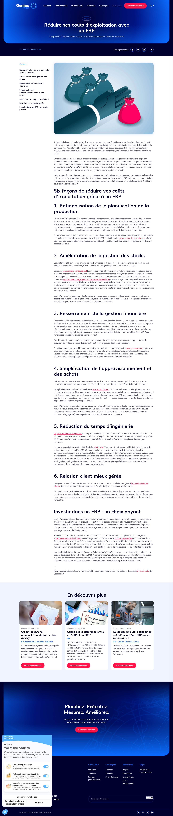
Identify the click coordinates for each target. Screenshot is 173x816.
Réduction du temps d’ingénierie (34, 99)
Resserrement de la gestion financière (31, 84)
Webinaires (127, 773)
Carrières (109, 773)
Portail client (117, 6)
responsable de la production (132, 238)
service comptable (134, 348)
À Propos (109, 769)
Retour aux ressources (32, 49)
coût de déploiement (123, 538)
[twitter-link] (143, 812)
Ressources (90, 5)
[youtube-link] (152, 812)
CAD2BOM (99, 447)
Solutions (47, 5)
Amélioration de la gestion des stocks (33, 78)
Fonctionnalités (61, 5)
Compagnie (104, 5)
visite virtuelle (143, 571)
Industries (92, 769)
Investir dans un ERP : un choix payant (33, 108)
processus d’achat (100, 389)
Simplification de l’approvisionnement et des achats (31, 92)
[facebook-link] (138, 812)
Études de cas (76, 5)
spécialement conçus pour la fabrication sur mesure (86, 279)
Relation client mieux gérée (31, 103)
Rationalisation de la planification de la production (34, 71)
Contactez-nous (111, 777)
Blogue (125, 769)
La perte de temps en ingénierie (68, 433)
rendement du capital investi (68, 538)
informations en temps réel (74, 271)
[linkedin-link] (147, 812)
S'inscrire (149, 797)
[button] (151, 6)
